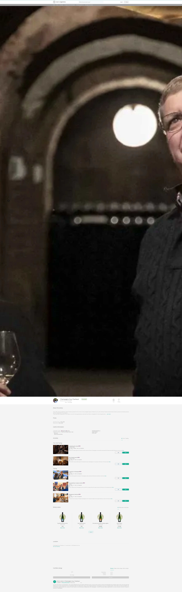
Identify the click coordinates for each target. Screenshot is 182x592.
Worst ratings (125, 568)
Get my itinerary (56, 546)
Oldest (115, 568)
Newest (112, 568)
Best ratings (119, 568)
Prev (8, 200)
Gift (118, 452)
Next (174, 200)
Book (125, 452)
